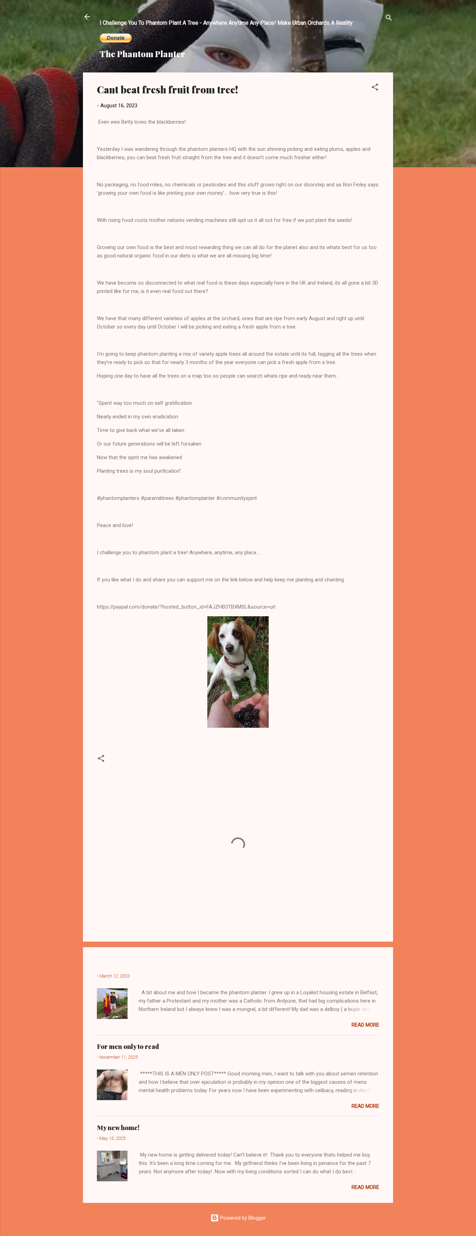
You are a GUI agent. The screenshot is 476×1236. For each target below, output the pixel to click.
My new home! (118, 1127)
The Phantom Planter (142, 53)
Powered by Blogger (242, 1218)
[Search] (389, 19)
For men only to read (128, 1046)
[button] (375, 88)
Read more (365, 1025)
